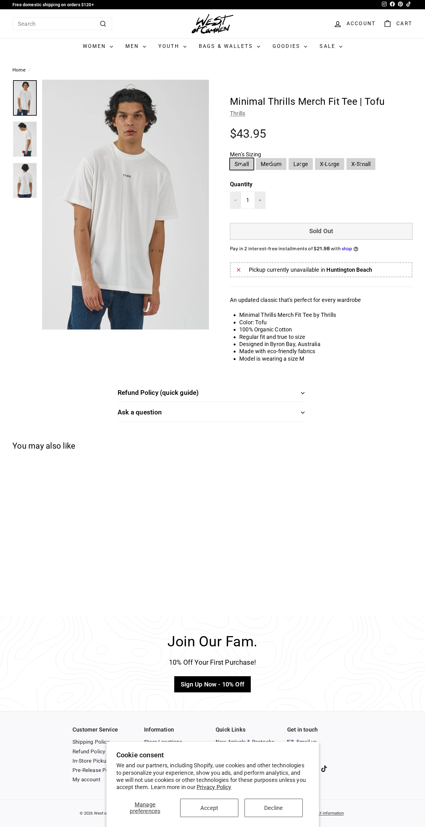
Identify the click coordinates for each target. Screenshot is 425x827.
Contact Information (325, 813)
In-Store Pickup (91, 761)
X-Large (332, 165)
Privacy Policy (214, 787)
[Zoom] (125, 205)
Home (19, 70)
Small (244, 165)
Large (303, 165)
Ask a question (140, 412)
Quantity (241, 184)
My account (86, 779)
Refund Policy (88, 751)
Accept (209, 808)
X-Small (363, 165)
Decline (273, 808)
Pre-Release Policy (94, 770)
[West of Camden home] (212, 24)
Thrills (237, 113)
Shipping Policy (91, 742)
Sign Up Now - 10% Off (212, 684)
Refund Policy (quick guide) (158, 392)
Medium (273, 165)
